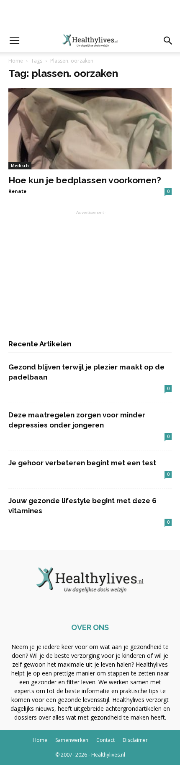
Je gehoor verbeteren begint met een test (82, 463)
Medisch (20, 166)
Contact (105, 740)
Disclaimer (135, 740)
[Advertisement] (90, 14)
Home (15, 60)
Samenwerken (71, 740)
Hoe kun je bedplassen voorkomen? (84, 180)
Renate (17, 191)
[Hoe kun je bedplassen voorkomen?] (90, 128)
